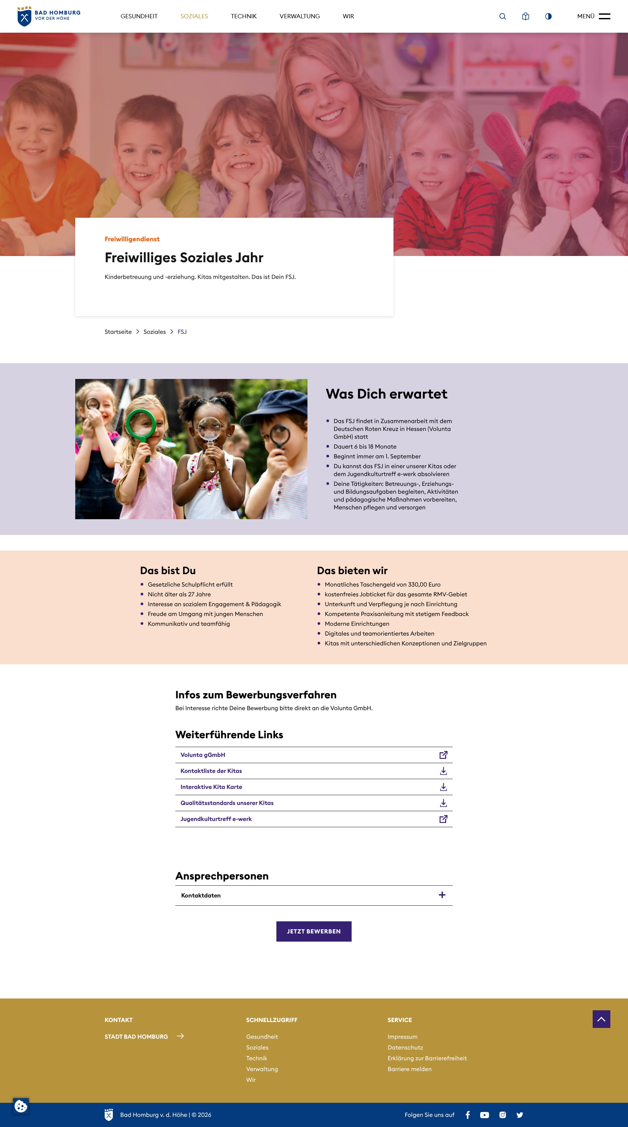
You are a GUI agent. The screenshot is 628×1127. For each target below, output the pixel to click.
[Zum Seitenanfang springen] (601, 1019)
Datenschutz (405, 1047)
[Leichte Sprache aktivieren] (525, 16)
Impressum (402, 1036)
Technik (244, 16)
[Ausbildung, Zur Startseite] (49, 16)
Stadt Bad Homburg (136, 1036)
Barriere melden (410, 1069)
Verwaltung (300, 16)
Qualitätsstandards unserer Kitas (227, 803)
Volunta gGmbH (203, 755)
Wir (348, 16)
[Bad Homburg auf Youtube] (484, 1115)
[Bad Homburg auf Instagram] (502, 1115)
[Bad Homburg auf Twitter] (520, 1115)
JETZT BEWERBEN (314, 931)
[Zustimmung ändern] (21, 1106)
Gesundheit (139, 16)
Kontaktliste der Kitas (211, 771)
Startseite (118, 331)
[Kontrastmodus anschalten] (548, 16)
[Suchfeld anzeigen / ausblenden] (502, 16)
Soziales (194, 16)
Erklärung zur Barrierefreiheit (427, 1058)
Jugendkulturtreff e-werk (216, 819)
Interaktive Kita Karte (211, 787)
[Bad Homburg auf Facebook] (468, 1115)
